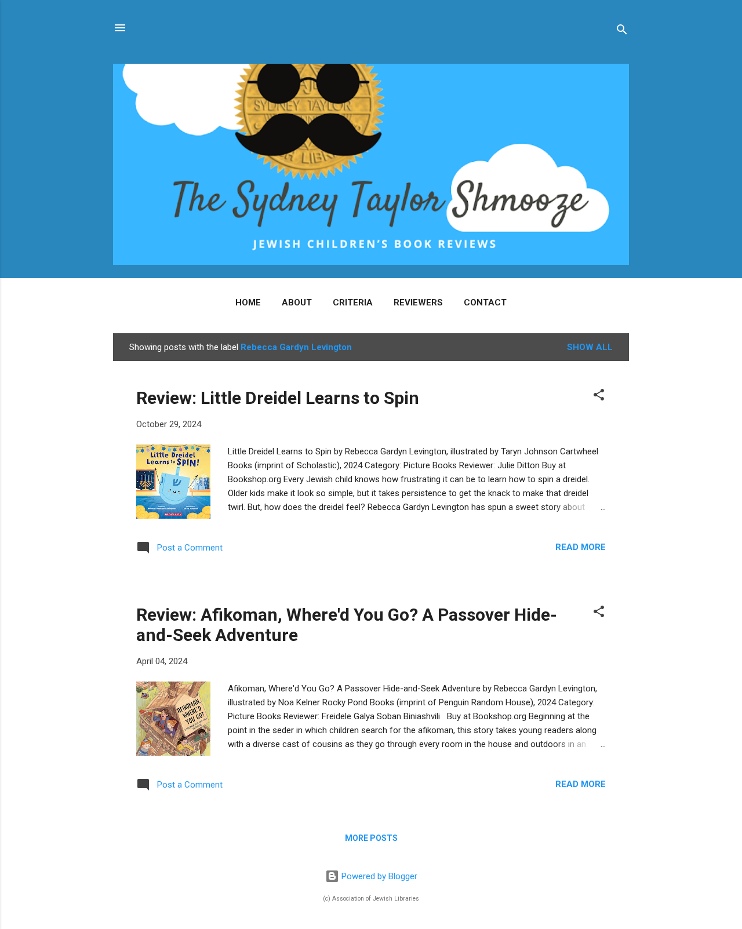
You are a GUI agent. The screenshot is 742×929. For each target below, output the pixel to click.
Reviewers (418, 302)
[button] (599, 397)
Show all (590, 347)
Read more (580, 547)
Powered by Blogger (378, 876)
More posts (371, 838)
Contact (485, 302)
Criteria (353, 302)
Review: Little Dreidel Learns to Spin (277, 398)
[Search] (622, 31)
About (297, 302)
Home (248, 302)
